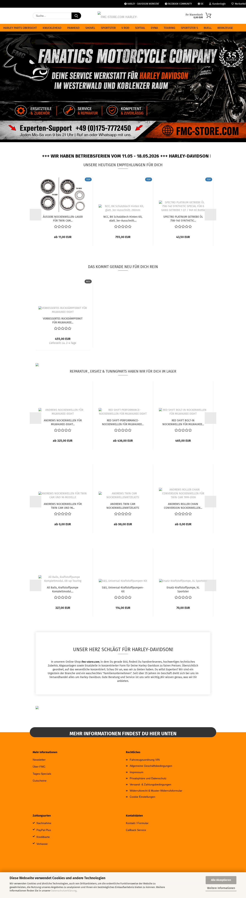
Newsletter (39, 759)
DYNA (154, 28)
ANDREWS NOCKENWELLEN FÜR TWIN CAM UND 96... (63, 505)
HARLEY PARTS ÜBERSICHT (20, 28)
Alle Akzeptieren (221, 880)
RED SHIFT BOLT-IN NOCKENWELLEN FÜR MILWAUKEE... (183, 422)
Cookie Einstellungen (142, 796)
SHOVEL (90, 28)
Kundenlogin (218, 3)
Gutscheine (40, 780)
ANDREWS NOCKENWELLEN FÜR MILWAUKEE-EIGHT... (63, 422)
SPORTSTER (108, 28)
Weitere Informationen (221, 888)
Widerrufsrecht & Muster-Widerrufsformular (156, 790)
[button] (11, 88)
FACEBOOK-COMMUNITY (179, 3)
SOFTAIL (140, 28)
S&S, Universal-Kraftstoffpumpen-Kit (123, 589)
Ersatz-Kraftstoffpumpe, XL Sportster (183, 589)
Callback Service (136, 830)
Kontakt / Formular (137, 823)
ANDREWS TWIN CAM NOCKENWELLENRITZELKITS (122, 505)
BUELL (208, 28)
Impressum (136, 772)
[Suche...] (76, 15)
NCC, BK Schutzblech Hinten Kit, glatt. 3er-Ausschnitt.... (122, 218)
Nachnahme (44, 823)
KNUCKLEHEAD (52, 28)
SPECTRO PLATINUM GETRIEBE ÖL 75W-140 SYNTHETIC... (183, 218)
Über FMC (39, 766)
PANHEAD (73, 28)
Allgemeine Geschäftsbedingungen (151, 765)
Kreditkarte (43, 836)
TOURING (169, 28)
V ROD (125, 28)
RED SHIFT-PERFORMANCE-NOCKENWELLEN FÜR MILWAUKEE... (123, 422)
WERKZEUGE (225, 28)
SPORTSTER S (189, 28)
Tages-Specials (42, 773)
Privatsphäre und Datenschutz (148, 778)
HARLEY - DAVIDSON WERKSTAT (143, 3)
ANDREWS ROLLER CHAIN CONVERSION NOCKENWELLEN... (183, 505)
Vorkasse (42, 843)
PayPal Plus (44, 830)
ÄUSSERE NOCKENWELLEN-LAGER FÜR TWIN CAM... (63, 218)
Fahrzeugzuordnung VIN (145, 759)
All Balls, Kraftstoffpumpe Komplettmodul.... (62, 589)
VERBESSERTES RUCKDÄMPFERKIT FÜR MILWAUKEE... (62, 320)
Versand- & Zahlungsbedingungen (150, 784)
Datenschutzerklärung (63, 890)
